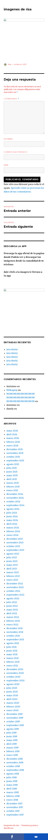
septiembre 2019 (15, 725)
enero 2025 (12, 490)
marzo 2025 (12, 483)
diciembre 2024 (14, 494)
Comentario (11, 99)
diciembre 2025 (14, 449)
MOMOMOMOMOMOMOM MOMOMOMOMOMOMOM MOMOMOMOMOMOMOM (20, 397)
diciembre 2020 (14, 669)
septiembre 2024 (15, 505)
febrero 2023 (13, 576)
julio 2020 (11, 688)
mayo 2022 (12, 609)
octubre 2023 (13, 546)
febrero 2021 (12, 661)
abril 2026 (11, 434)
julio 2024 (11, 512)
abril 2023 (11, 568)
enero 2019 (12, 755)
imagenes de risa (18, 9)
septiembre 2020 (15, 680)
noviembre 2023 (14, 542)
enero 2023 (12, 579)
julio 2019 (11, 732)
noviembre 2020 (15, 673)
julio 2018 (11, 777)
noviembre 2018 (14, 762)
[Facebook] (12, 836)
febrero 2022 (13, 620)
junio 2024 (12, 516)
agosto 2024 (12, 509)
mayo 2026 (12, 430)
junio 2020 (12, 691)
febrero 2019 (12, 751)
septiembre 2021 (15, 639)
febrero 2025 (13, 486)
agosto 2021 (12, 643)
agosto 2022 (12, 598)
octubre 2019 (13, 721)
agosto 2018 (12, 773)
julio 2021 (11, 647)
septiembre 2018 (15, 770)
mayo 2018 (12, 785)
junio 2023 (11, 561)
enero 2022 (12, 624)
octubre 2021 (13, 635)
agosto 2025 (12, 464)
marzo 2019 (12, 747)
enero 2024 (12, 535)
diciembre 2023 (14, 538)
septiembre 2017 (15, 814)
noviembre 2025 (14, 453)
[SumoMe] (36, 836)
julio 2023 (11, 557)
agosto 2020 (12, 684)
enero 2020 (12, 710)
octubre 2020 (13, 676)
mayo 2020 (12, 695)
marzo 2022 (12, 617)
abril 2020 (11, 699)
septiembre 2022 (15, 594)
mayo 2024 (12, 520)
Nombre (8, 139)
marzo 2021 (12, 658)
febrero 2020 (13, 706)
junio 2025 (11, 471)
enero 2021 (12, 665)
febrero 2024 (13, 531)
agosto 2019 (12, 729)
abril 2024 (11, 524)
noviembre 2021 (14, 632)
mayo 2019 (11, 740)
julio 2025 (11, 468)
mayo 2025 (12, 475)
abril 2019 (11, 744)
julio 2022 (11, 602)
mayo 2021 (11, 654)
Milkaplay (11, 390)
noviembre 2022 (15, 587)
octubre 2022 (13, 591)
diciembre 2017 (14, 803)
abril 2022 (11, 613)
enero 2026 (12, 445)
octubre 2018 (13, 766)
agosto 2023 (12, 553)
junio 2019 (11, 736)
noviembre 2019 (14, 717)
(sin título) (12, 349)
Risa (9, 64)
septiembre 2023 (15, 550)
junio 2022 (12, 606)
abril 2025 (11, 479)
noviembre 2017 (14, 807)
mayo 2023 (12, 565)
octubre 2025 (13, 456)
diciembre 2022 (14, 583)
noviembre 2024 (15, 497)
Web (6, 165)
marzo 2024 (12, 527)
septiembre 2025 (15, 460)
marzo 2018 (12, 792)
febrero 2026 (13, 442)
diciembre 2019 (14, 714)
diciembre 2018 (14, 758)
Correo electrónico (15, 152)
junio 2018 (11, 781)
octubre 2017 (13, 811)
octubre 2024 (13, 501)
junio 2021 (11, 650)
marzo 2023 (12, 572)
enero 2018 (12, 799)
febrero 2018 (13, 796)
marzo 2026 (12, 438)
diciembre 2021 (14, 628)
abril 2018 (11, 788)
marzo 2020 (12, 703)
